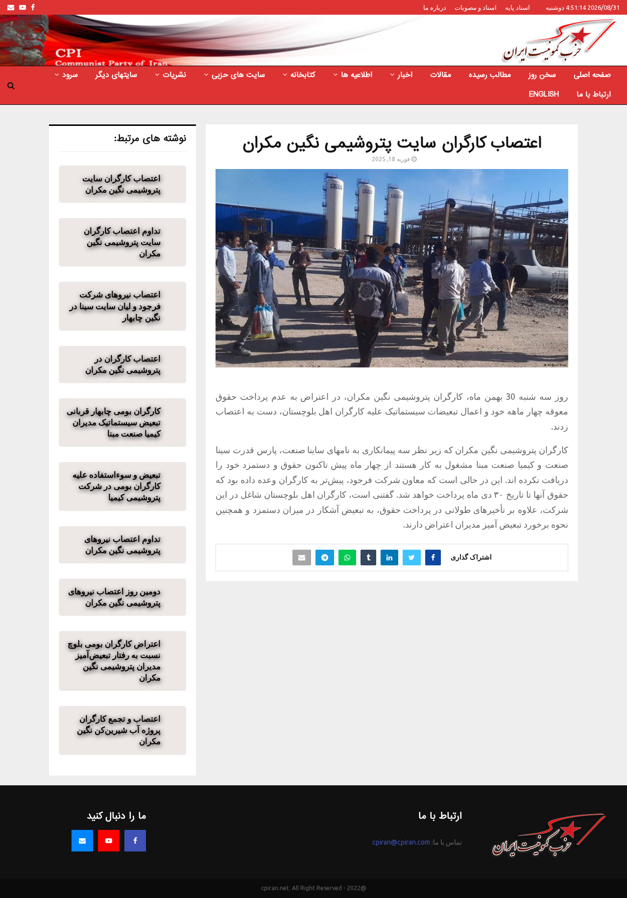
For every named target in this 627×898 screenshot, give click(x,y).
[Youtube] (109, 840)
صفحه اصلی (592, 75)
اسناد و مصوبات (476, 7)
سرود (70, 75)
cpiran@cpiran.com (401, 842)
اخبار (405, 75)
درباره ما (434, 7)
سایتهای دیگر (116, 75)
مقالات (440, 75)
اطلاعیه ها (356, 75)
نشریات (174, 75)
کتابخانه (302, 75)
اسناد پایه (517, 7)
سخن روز (542, 75)
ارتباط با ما (594, 94)
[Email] (82, 840)
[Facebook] (135, 840)
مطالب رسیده (490, 75)
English (544, 94)
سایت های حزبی (238, 75)
